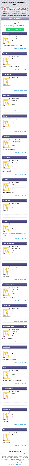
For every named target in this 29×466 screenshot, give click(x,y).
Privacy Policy (18, 464)
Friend (25, 48)
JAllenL (5, 264)
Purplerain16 (6, 136)
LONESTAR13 (7, 74)
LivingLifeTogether (8, 284)
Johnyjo (5, 179)
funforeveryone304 (8, 243)
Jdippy (5, 116)
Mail (18, 48)
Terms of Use (11, 464)
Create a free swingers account (9, 25)
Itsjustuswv (6, 221)
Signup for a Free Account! (15, 29)
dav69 (4, 367)
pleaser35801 (6, 409)
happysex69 (6, 157)
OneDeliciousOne (8, 388)
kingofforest (6, 200)
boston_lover (6, 305)
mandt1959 (6, 33)
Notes (21, 48)
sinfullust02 (6, 347)
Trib (4, 429)
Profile (15, 48)
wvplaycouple (7, 95)
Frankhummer (7, 53)
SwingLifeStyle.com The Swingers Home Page (17, 13)
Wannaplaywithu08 (8, 326)
